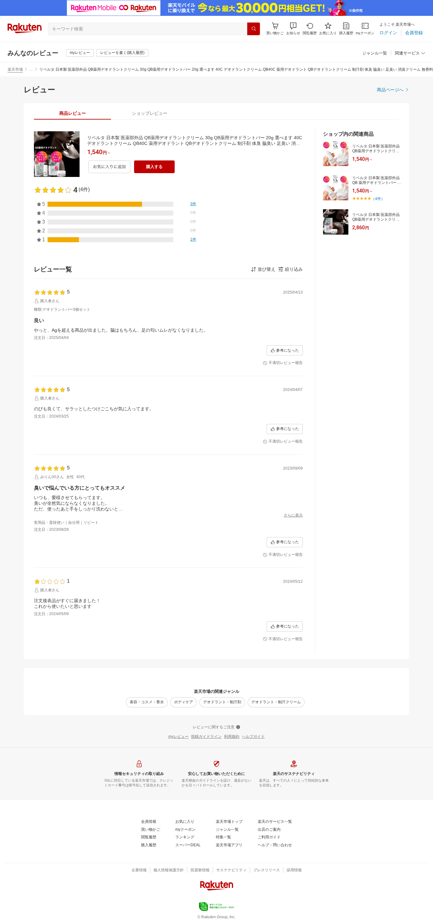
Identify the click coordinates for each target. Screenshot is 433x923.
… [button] (31, 69)
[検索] (253, 29)
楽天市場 (15, 69)
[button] (293, 28)
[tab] (72, 113)
